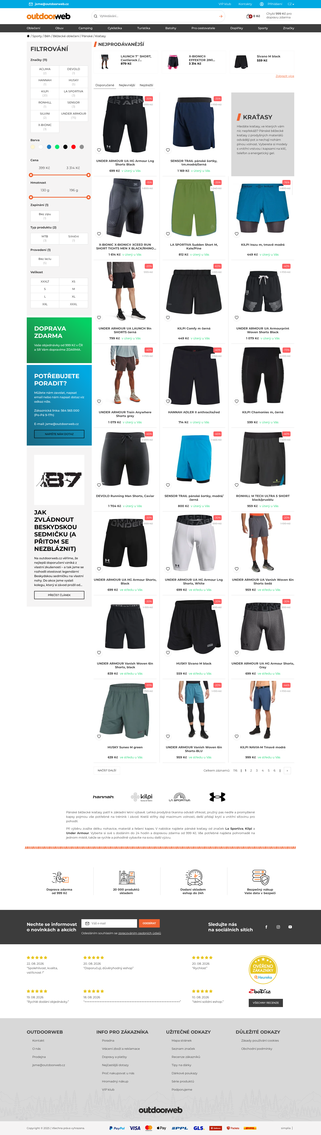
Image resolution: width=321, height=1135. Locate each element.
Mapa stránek (182, 1040)
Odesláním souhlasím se (121, 933)
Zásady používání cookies (260, 1040)
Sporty (263, 28)
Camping (86, 28)
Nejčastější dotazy (115, 1065)
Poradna (108, 1040)
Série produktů (183, 1081)
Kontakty (245, 4)
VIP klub (225, 4)
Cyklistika (115, 28)
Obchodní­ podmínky (256, 1048)
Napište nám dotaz (59, 434)
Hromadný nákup (115, 1081)
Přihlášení (275, 4)
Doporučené (104, 85)
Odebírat (149, 923)
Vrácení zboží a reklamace (121, 1048)
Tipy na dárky (181, 1065)
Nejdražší (146, 85)
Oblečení (33, 28)
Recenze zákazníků (186, 1057)
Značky (288, 28)
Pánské (87, 36)
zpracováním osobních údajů (139, 933)
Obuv (59, 28)
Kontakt (38, 1040)
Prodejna (39, 1057)
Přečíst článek (59, 595)
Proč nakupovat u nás (118, 1073)
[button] (99, 150)
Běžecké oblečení (66, 36)
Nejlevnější (127, 85)
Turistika (143, 28)
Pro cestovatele (203, 28)
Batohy (170, 28)
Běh (47, 36)
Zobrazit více (285, 76)
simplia (286, 1128)
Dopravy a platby (114, 1057)
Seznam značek (183, 1048)
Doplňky (236, 28)
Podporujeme (182, 1089)
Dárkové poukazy (184, 1073)
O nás (36, 1048)
